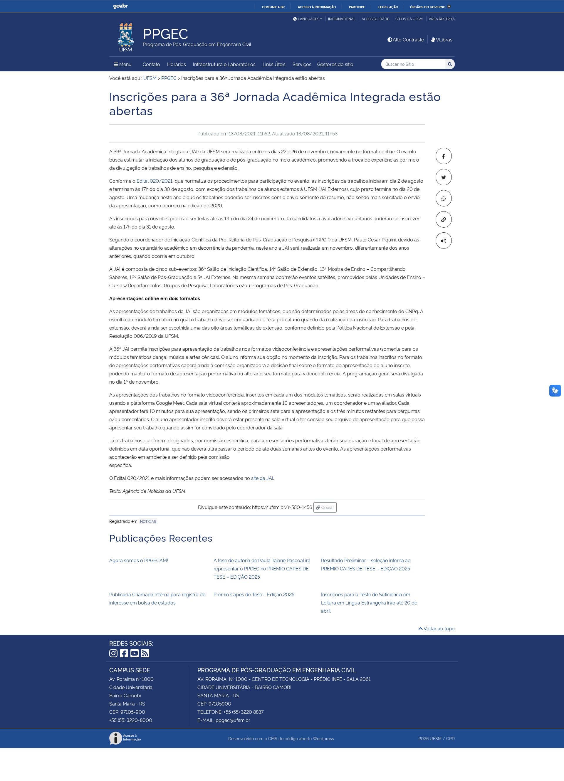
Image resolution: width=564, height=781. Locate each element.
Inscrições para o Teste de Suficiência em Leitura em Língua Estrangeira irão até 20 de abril (369, 602)
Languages (308, 18)
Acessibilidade (375, 18)
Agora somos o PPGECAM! (138, 560)
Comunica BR (273, 6)
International (341, 18)
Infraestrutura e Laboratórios (224, 64)
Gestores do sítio (335, 64)
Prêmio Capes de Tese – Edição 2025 (254, 594)
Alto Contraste (408, 39)
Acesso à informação (317, 6)
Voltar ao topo (439, 628)
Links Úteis (274, 64)
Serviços (302, 64)
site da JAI (262, 478)
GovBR (120, 6)
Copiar (328, 507)
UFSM (436, 738)
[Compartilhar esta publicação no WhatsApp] (444, 198)
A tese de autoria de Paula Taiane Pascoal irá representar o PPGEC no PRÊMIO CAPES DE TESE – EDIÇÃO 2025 (262, 568)
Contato (151, 64)
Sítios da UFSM (409, 18)
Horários (176, 64)
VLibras (444, 39)
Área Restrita (442, 18)
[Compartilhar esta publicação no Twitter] (444, 177)
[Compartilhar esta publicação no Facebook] (444, 156)
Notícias (148, 521)
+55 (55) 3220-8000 (130, 720)
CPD (450, 738)
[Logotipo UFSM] (126, 35)
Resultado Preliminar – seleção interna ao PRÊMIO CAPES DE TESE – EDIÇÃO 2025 (366, 564)
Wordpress (323, 738)
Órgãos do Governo (427, 6)
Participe (357, 6)
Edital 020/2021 (154, 180)
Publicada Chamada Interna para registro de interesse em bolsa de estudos (157, 598)
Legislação (388, 6)
